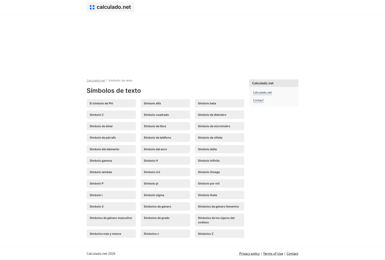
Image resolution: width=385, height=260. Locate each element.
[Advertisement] (192, 44)
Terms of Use (273, 253)
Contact (258, 100)
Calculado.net (262, 92)
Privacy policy (249, 253)
